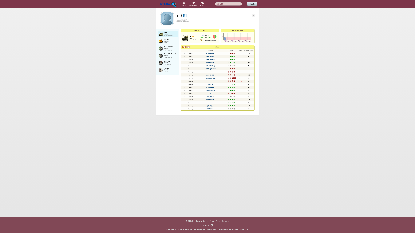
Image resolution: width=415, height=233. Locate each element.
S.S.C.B (210, 84)
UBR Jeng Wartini (210, 69)
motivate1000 (210, 75)
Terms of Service (202, 221)
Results (217, 47)
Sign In (252, 4)
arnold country (210, 78)
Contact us (225, 221)
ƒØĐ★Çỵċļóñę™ (210, 56)
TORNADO (210, 109)
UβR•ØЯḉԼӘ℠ (210, 96)
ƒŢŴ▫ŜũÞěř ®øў (210, 66)
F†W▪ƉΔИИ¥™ (210, 53)
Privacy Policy (215, 221)
